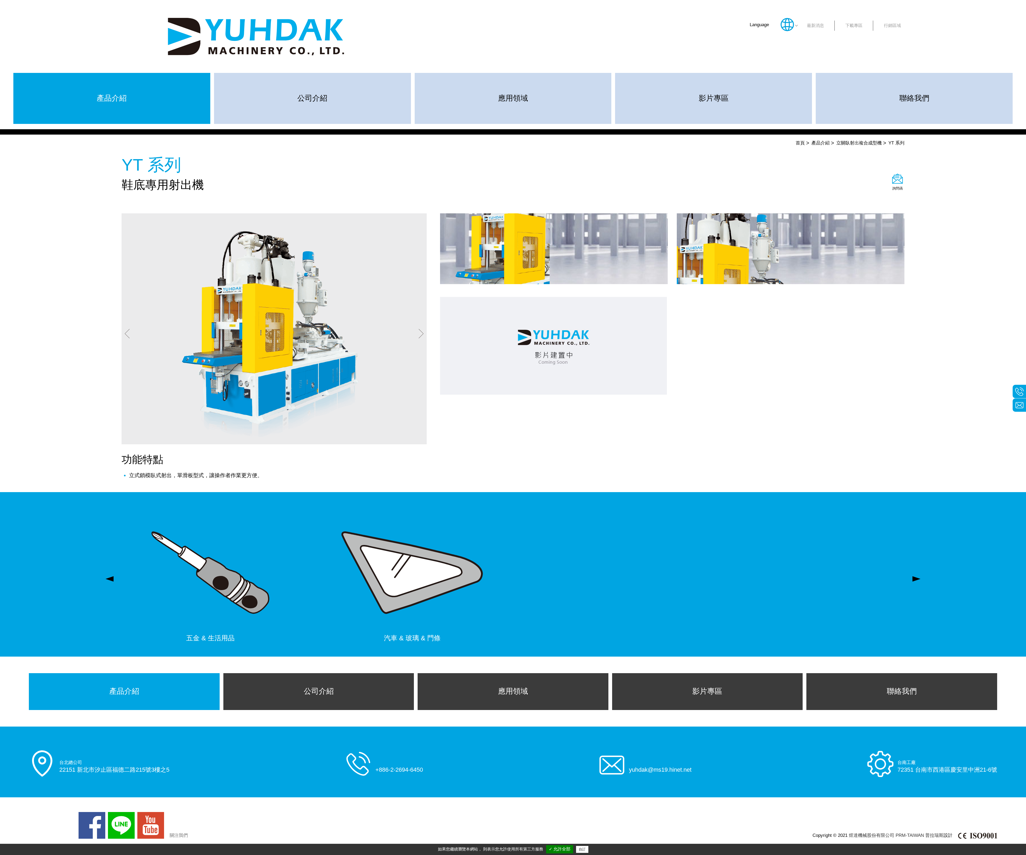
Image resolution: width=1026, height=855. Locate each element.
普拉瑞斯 (934, 835)
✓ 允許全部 (559, 849)
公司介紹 (312, 98)
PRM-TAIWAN (910, 835)
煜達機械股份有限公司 (871, 835)
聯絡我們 (914, 98)
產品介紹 (112, 98)
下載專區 (853, 25)
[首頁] (256, 36)
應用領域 (513, 98)
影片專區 (714, 98)
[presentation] (110, 579)
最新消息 (815, 25)
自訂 (582, 849)
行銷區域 (892, 25)
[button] (127, 334)
